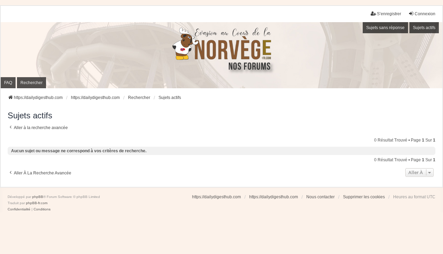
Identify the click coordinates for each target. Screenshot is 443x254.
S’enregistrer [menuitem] (389, 13)
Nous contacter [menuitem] (320, 196)
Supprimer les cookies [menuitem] (364, 196)
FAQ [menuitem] (8, 82)
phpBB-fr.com (36, 203)
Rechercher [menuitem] (31, 82)
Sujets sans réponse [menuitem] (385, 27)
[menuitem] (19, 209)
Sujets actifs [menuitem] (424, 27)
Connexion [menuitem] (425, 13)
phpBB (37, 197)
